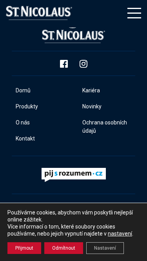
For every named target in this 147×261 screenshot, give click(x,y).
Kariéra (91, 90)
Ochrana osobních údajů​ (104, 126)
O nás (23, 122)
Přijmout (24, 248)
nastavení (120, 233)
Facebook (64, 64)
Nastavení (105, 248)
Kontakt (25, 138)
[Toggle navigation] (134, 13)
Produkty (27, 106)
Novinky (92, 106)
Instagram (83, 64)
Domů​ (23, 90)
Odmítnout (63, 248)
